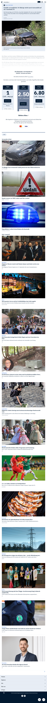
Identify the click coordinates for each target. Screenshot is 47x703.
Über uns (3, 686)
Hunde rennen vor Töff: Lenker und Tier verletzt (15, 198)
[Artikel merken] (39, 699)
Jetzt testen (7, 100)
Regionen (3, 680)
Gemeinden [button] (6, 2)
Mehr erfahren (8, 108)
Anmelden (30, 76)
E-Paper (3, 689)
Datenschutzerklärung (33, 693)
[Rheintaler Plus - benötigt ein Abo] (4, 5)
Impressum (27, 693)
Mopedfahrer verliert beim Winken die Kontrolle (15, 229)
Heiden (3, 199)
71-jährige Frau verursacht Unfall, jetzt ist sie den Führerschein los (21, 167)
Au (2, 168)
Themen (3, 676)
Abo (39, 2)
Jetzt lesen (23, 103)
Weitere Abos (23, 115)
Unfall (4, 134)
